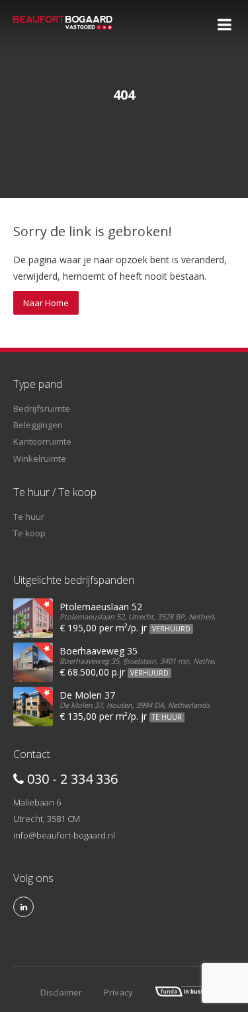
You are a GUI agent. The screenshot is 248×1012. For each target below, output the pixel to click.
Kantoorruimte (42, 441)
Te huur (28, 516)
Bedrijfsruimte (41, 408)
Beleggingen (38, 425)
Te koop (29, 533)
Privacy (118, 992)
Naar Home (46, 303)
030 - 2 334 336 (71, 779)
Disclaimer (61, 992)
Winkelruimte (39, 458)
